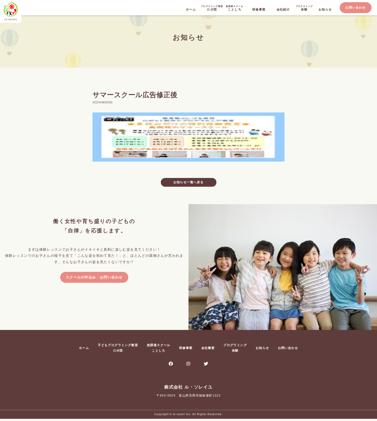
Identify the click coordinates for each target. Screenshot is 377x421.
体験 (304, 8)
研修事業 (259, 9)
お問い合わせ (355, 7)
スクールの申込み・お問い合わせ (94, 277)
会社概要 (208, 348)
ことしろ (234, 8)
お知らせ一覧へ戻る (188, 182)
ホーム (191, 9)
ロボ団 (211, 8)
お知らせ (325, 9)
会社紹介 (283, 9)
